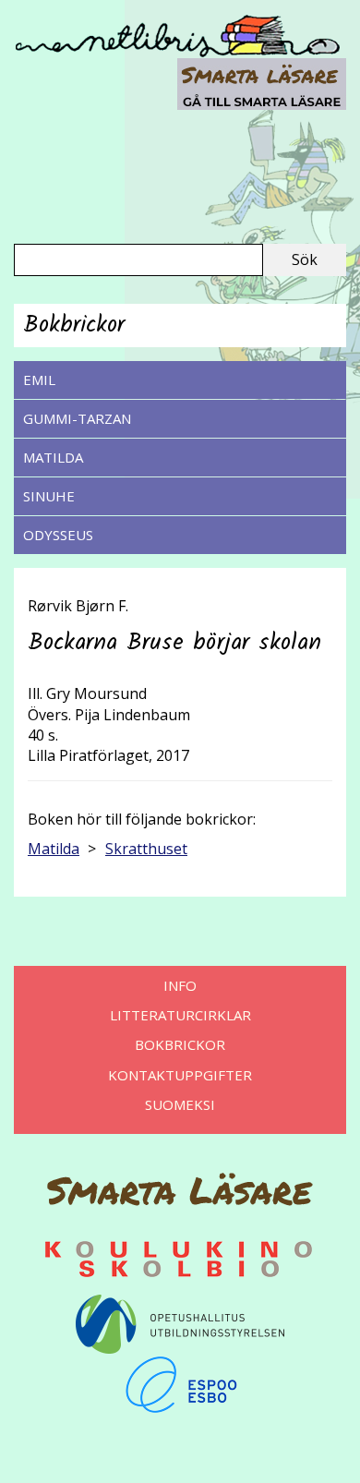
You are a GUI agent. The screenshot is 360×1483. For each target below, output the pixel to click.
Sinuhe (49, 496)
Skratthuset (146, 848)
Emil (39, 379)
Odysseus (58, 534)
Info (180, 985)
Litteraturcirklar (180, 1015)
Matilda (53, 457)
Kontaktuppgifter (180, 1075)
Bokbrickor (180, 1044)
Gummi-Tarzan (77, 418)
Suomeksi (180, 1104)
